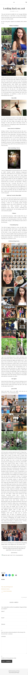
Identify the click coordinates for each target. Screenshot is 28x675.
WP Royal (17, 672)
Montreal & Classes (5, 589)
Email (2, 617)
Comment (3, 636)
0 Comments (24, 597)
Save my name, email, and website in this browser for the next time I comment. (13, 633)
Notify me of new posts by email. (8, 658)
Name (3, 611)
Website (3, 624)
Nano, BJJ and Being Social (7, 586)
